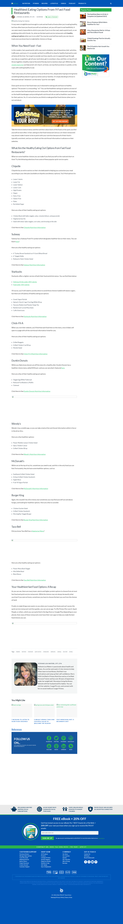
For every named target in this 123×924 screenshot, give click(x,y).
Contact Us (87, 854)
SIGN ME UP (47, 838)
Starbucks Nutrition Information (35, 316)
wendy (70, 651)
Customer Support (25, 866)
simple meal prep (17, 65)
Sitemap (53, 897)
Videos (63, 3)
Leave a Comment (52, 17)
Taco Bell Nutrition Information (35, 580)
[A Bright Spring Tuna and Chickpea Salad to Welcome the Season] (44, 710)
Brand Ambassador (89, 857)
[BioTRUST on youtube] (92, 862)
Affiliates (87, 856)
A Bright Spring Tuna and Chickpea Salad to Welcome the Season (44, 721)
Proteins (43, 856)
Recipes (45, 3)
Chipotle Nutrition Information (35, 227)
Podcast (72, 3)
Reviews (65, 863)
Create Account (24, 865)
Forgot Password (24, 863)
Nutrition (26, 3)
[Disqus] (44, 777)
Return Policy (23, 861)
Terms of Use (68, 897)
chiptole (18, 651)
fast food (24, 651)
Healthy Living (45, 863)
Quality (65, 857)
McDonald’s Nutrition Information (36, 489)
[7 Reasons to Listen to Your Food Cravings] (22, 710)
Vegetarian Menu (38, 531)
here (17, 242)
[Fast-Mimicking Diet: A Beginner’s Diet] (67, 710)
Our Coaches (66, 856)
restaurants (46, 651)
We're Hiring (66, 861)
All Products (44, 854)
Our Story (65, 854)
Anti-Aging (44, 865)
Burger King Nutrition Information (36, 520)
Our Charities (66, 859)
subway (59, 651)
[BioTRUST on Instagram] (89, 862)
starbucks (53, 651)
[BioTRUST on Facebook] (86, 862)
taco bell (65, 651)
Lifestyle (54, 3)
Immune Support (45, 859)
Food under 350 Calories (21, 285)
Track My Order (24, 857)
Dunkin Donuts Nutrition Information (37, 391)
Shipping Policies (24, 859)
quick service (38, 651)
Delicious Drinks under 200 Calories (25, 282)
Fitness (36, 3)
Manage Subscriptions (26, 856)
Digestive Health (46, 861)
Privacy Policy (101, 838)
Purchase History (24, 854)
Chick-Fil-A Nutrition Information (35, 354)
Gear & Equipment (46, 866)
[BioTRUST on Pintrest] (96, 862)
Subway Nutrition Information (34, 265)
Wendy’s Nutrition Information (35, 454)
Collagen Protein (45, 857)
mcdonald (30, 651)
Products (82, 3)
